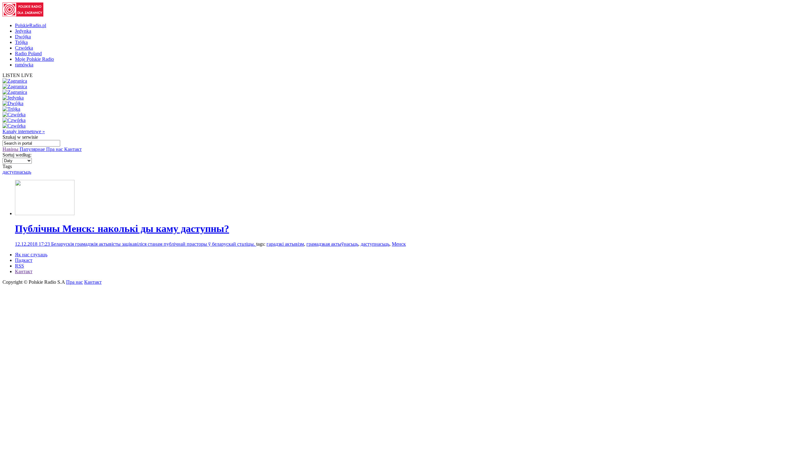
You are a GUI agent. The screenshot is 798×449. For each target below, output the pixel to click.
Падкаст (23, 260)
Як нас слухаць (31, 254)
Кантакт (73, 149)
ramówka (24, 64)
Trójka (21, 42)
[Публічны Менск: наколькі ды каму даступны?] (45, 213)
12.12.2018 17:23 (33, 244)
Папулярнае (33, 149)
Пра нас (55, 149)
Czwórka (24, 48)
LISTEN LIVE (17, 75)
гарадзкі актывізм (285, 244)
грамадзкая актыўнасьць (332, 244)
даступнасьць (16, 172)
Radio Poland (28, 53)
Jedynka (23, 31)
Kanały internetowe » (23, 131)
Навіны (11, 149)
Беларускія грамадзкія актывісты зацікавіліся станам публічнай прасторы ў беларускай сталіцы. (153, 244)
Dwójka (23, 36)
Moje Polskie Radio (34, 59)
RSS (19, 265)
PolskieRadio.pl (30, 25)
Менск (399, 244)
